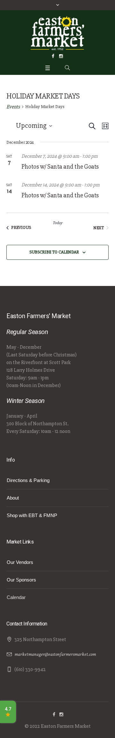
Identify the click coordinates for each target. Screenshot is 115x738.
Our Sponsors (21, 579)
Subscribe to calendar (54, 252)
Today (57, 223)
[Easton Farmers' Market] (57, 33)
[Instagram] (61, 56)
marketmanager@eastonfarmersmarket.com (55, 654)
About (13, 498)
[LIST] (104, 126)
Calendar (16, 597)
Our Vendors (20, 562)
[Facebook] (53, 56)
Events (13, 107)
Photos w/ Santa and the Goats (60, 167)
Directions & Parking (28, 480)
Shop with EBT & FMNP (32, 515)
